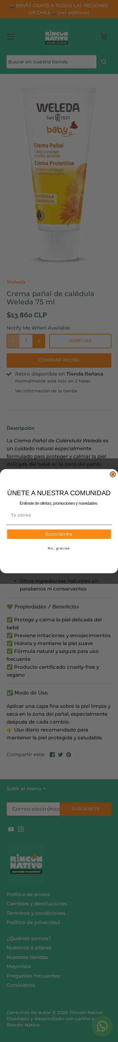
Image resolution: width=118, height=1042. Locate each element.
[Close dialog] (113, 474)
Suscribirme (59, 534)
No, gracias (59, 548)
